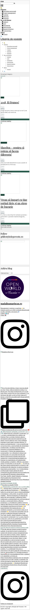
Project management (9, 13)
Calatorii (5, 22)
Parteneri (6, 18)
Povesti (5, 34)
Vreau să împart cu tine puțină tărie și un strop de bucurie (14, 203)
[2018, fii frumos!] (10, 96)
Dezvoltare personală (9, 11)
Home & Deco (7, 31)
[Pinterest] (3, 1)
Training (5, 15)
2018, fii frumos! (10, 102)
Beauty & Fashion (8, 29)
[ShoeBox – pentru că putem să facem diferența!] (13, 141)
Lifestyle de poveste (11, 39)
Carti (4, 24)
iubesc (5, 67)
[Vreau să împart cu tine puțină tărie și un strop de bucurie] (10, 193)
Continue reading (6, 121)
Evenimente (6, 25)
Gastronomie (7, 27)
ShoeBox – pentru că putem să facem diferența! (12, 151)
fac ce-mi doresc (8, 55)
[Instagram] (1, 1)
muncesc (6, 44)
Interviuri (6, 17)
